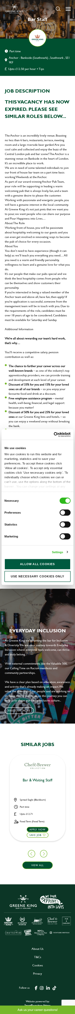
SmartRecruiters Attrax (37, 1005)
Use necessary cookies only (37, 576)
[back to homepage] (14, 9)
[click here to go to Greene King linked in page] (48, 987)
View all (37, 865)
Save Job (35, 835)
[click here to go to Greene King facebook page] (36, 987)
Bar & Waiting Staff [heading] (37, 780)
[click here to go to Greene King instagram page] (41, 987)
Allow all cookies (37, 564)
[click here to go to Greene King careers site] (37, 915)
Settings (57, 552)
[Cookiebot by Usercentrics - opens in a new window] (54, 434)
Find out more (19, 710)
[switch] (65, 513)
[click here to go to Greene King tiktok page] (54, 987)
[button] (58, 9)
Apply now (37, 829)
